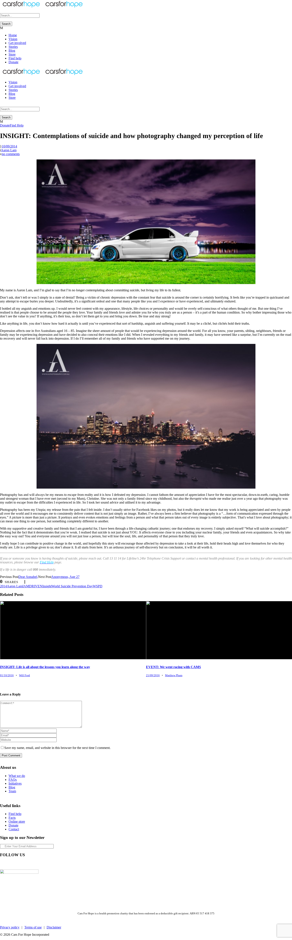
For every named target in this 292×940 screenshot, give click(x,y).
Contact (14, 829)
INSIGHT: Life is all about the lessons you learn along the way (45, 667)
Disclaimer (54, 927)
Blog (12, 50)
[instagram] (25, 863)
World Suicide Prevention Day (72, 586)
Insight (47, 586)
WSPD (97, 586)
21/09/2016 (153, 675)
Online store (17, 821)
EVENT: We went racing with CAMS (173, 667)
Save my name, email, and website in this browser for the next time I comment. (57, 748)
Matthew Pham (173, 675)
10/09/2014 (9, 146)
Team (12, 791)
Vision (13, 39)
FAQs (13, 779)
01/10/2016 (7, 675)
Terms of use (33, 927)
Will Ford (24, 675)
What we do (17, 776)
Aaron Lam (8, 150)
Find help (15, 58)
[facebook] (1, 863)
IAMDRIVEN (32, 586)
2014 (3, 586)
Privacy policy (9, 927)
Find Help (17, 125)
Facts (12, 817)
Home (13, 35)
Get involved (17, 43)
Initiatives (15, 783)
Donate (13, 62)
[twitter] (17, 863)
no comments (11, 154)
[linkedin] (9, 863)
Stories (13, 47)
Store (12, 54)
